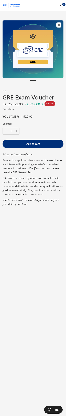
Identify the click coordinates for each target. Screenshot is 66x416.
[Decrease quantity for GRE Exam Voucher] (5, 130)
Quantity (7, 123)
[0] (60, 5)
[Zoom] (58, 25)
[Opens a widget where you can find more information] (53, 410)
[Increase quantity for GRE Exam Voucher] (16, 130)
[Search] (55, 5)
